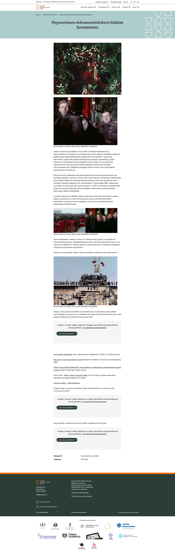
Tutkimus (114, 7)
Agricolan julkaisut (87, 7)
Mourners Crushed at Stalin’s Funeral (68, 360)
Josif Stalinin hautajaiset (63, 354)
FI (131, 2)
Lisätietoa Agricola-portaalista (81, 496)
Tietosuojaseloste (42, 512)
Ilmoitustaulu (102, 7)
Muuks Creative (134, 512)
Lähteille (125, 7)
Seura (134, 7)
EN (138, 2)
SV (134, 2)
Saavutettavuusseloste (78, 512)
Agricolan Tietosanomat (50, 14)
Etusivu (38, 14)
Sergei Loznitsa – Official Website (67, 383)
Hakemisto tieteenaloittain (80, 493)
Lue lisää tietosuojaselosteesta (94, 328)
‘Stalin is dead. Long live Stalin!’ (76, 375)
